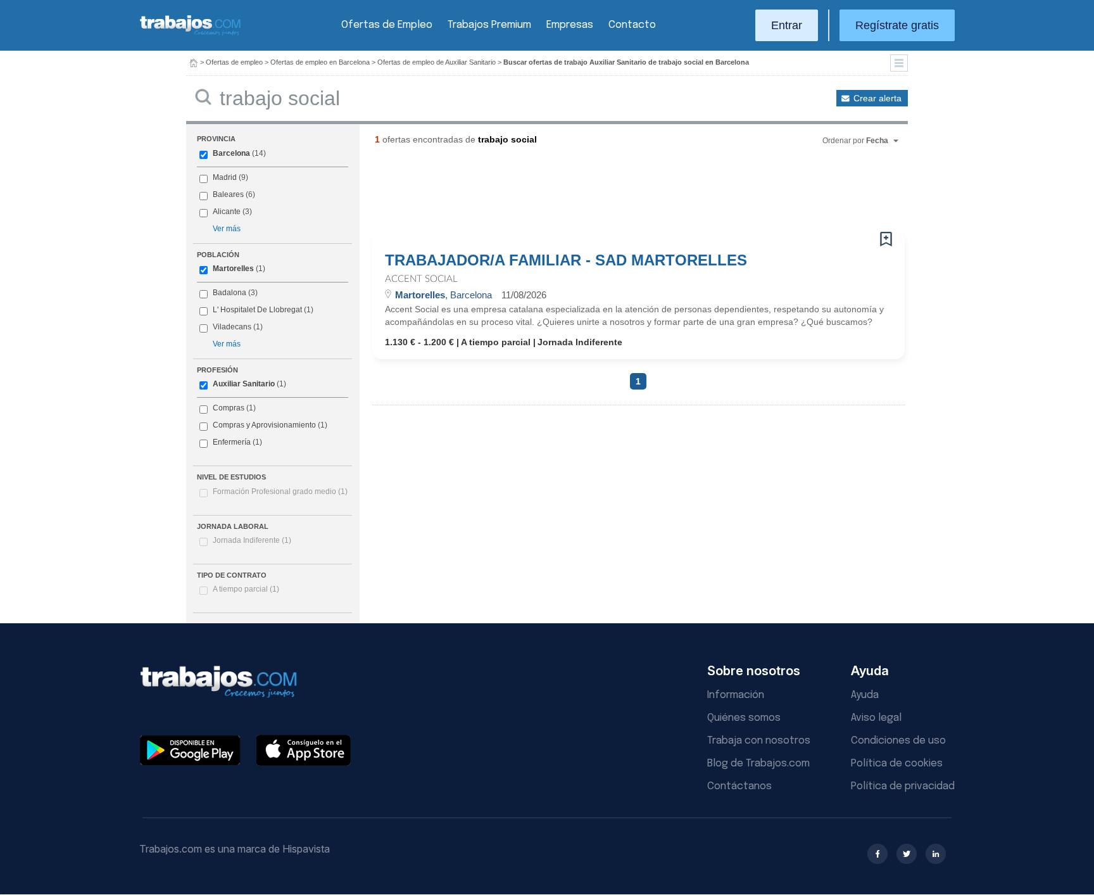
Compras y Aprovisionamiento (264, 425)
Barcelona (231, 153)
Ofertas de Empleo (386, 25)
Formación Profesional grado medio (280, 491)
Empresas (569, 25)
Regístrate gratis (897, 25)
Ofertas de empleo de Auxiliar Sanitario (436, 62)
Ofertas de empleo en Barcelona (320, 62)
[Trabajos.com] (190, 34)
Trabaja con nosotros (758, 740)
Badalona (229, 292)
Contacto (632, 25)
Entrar (786, 25)
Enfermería (232, 442)
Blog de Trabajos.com (758, 763)
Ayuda (865, 695)
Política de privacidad (903, 786)
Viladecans (232, 326)
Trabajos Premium (489, 25)
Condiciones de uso (898, 740)
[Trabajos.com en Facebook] (877, 854)
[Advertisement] (612, 193)
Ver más (227, 228)
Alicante (227, 211)
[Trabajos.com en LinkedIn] (936, 854)
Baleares (228, 194)
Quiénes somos (744, 718)
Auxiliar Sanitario (244, 383)
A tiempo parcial (246, 589)
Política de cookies (897, 763)
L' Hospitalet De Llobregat (257, 309)
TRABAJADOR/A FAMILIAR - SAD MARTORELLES (566, 260)
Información (735, 695)
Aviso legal (876, 718)
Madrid (225, 177)
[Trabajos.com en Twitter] (906, 854)
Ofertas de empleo (234, 62)
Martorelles (233, 268)
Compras (228, 407)
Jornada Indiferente (252, 540)
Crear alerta (877, 98)
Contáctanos (739, 786)
